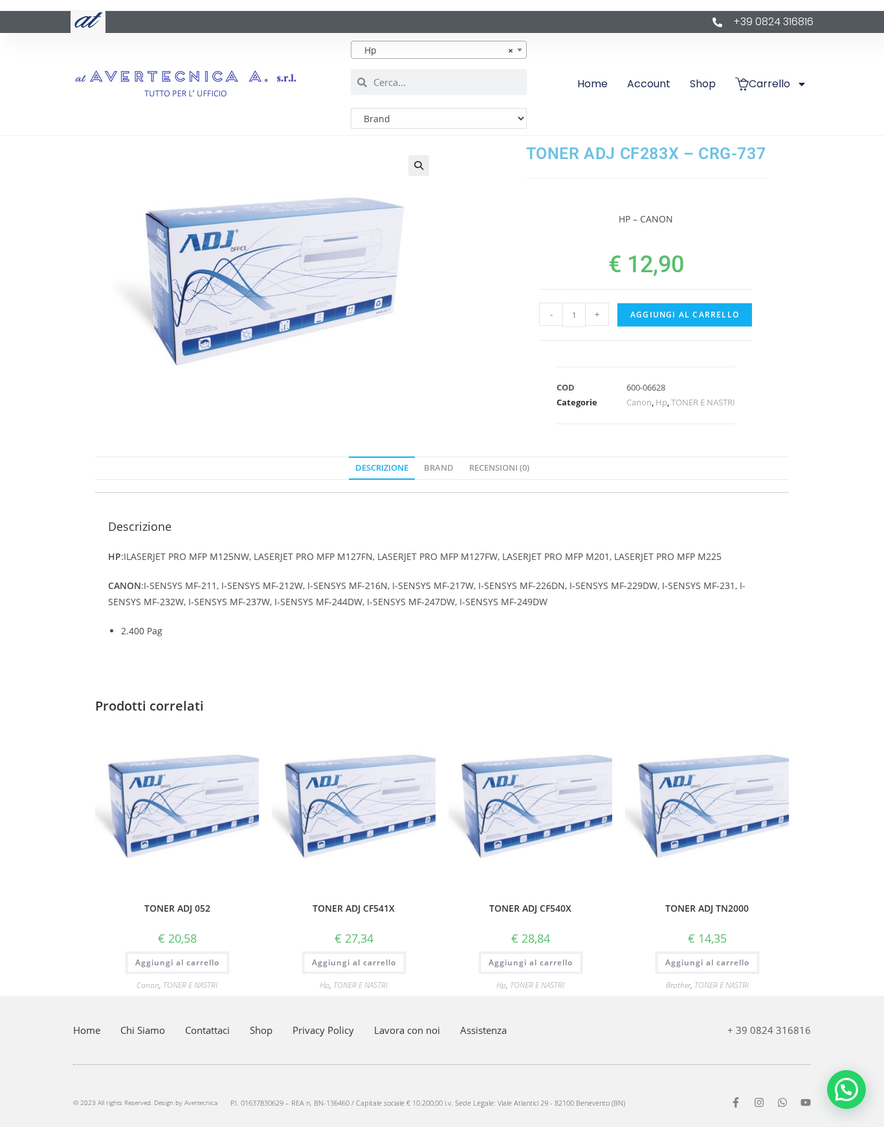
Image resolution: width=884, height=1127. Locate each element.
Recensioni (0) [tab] (499, 467)
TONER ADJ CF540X (530, 908)
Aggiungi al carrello (684, 314)
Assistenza (483, 1030)
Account (648, 83)
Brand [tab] (439, 467)
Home (592, 83)
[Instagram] (759, 1102)
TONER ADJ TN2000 (707, 908)
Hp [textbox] (435, 50)
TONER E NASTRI (703, 402)
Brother (678, 985)
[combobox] (439, 50)
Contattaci (207, 1030)
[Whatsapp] (782, 1102)
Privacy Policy (323, 1030)
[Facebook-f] (736, 1102)
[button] (418, 165)
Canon (639, 402)
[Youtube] (806, 1102)
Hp (661, 402)
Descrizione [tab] (381, 467)
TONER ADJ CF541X (354, 908)
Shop (703, 83)
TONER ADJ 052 (177, 908)
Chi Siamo (142, 1030)
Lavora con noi (407, 1030)
